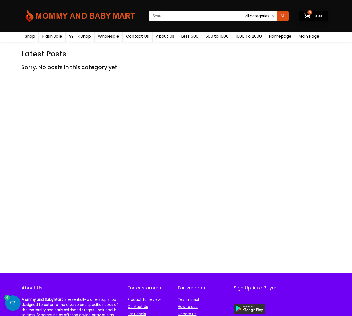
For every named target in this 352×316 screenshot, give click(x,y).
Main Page (308, 36)
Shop (30, 36)
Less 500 (189, 36)
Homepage (280, 36)
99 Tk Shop (80, 36)
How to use (188, 306)
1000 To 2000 (249, 36)
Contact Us (137, 36)
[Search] (283, 16)
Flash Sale (52, 36)
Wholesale (108, 36)
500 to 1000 (217, 36)
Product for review (144, 299)
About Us (165, 36)
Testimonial (188, 299)
